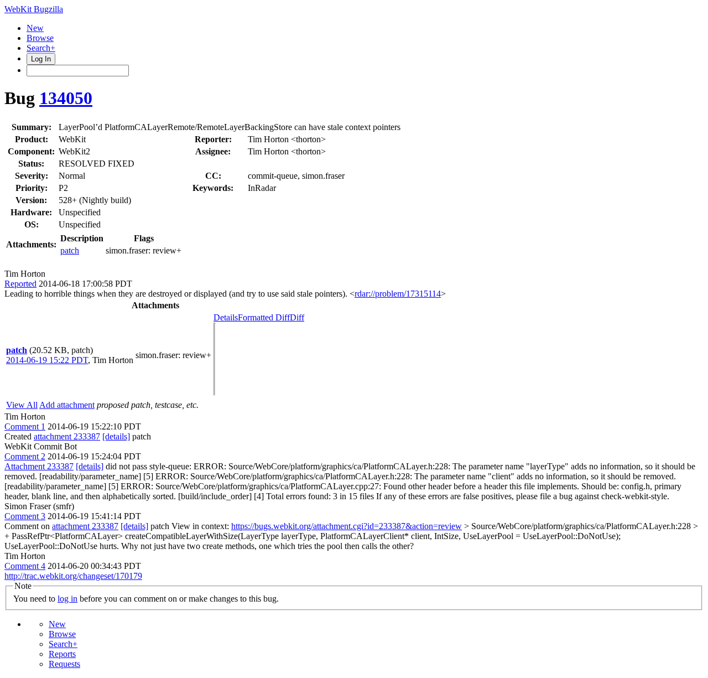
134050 (65, 98)
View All (22, 405)
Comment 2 (24, 456)
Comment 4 (24, 566)
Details (226, 317)
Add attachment (67, 405)
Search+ (41, 48)
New (35, 28)
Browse (40, 38)
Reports (62, 654)
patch (69, 250)
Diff (297, 317)
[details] (116, 436)
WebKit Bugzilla (33, 9)
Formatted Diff (264, 317)
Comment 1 (24, 426)
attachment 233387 (67, 436)
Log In (41, 59)
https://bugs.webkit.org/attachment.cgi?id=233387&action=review (346, 526)
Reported (20, 283)
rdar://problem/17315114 (398, 293)
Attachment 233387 (39, 466)
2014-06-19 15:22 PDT (47, 360)
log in (67, 598)
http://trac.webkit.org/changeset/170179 (73, 576)
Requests (64, 664)
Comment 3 (24, 516)
